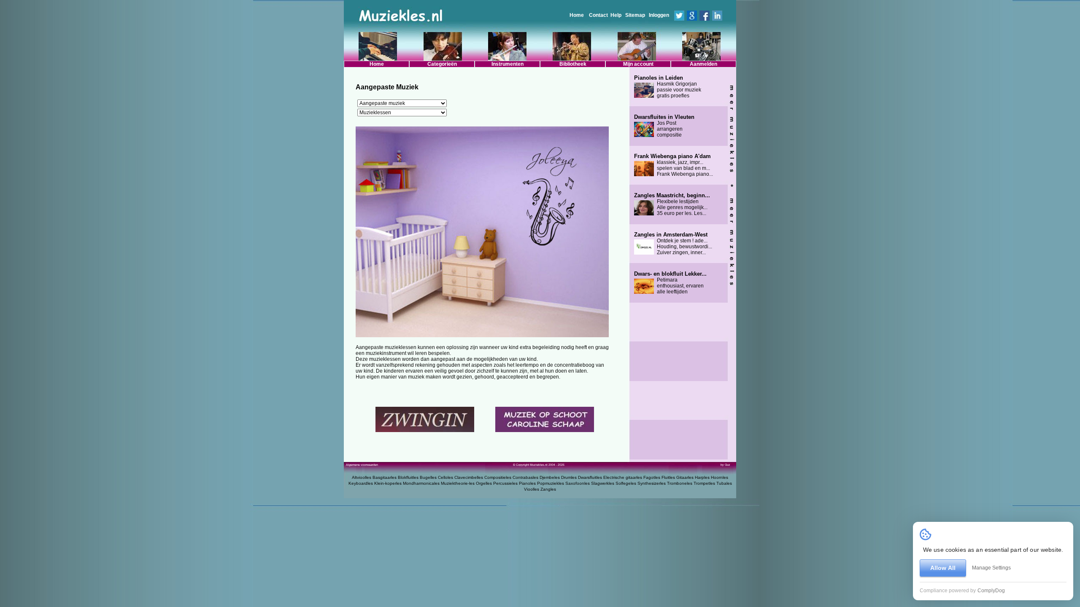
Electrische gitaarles (622, 477)
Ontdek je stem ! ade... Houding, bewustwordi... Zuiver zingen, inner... (673, 243)
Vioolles (531, 489)
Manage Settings (991, 568)
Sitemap (635, 15)
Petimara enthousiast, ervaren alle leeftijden (670, 283)
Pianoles (527, 483)
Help (615, 15)
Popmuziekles (550, 483)
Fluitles (668, 477)
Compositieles (497, 477)
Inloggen (659, 15)
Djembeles (550, 477)
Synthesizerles (651, 483)
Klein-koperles (388, 483)
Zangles (548, 489)
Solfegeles (626, 483)
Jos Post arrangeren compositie (664, 126)
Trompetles (704, 483)
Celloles (445, 477)
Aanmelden (703, 64)
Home (577, 15)
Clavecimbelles (468, 477)
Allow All (943, 567)
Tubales (724, 483)
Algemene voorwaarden (362, 464)
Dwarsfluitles (590, 477)
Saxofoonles (577, 483)
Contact (598, 15)
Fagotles (651, 477)
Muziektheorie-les (458, 483)
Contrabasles (525, 477)
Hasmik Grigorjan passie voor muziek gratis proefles (667, 87)
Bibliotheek (572, 64)
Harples (702, 477)
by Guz (725, 464)
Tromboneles (679, 483)
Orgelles (484, 483)
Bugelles (428, 477)
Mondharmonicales (421, 483)
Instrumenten (507, 64)
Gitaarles (685, 477)
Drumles (569, 477)
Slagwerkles (602, 483)
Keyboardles (360, 483)
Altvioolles (361, 477)
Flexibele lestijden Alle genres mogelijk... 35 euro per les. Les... (672, 204)
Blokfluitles (408, 477)
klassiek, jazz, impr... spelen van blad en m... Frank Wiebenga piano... (673, 165)
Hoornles (719, 477)
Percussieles (505, 483)
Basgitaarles (385, 477)
